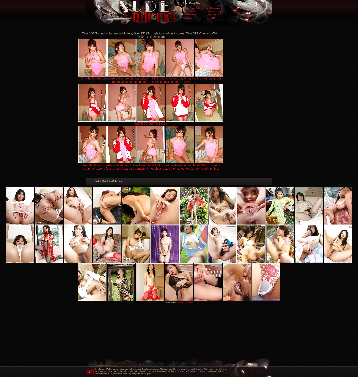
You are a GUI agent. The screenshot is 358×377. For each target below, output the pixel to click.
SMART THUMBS (185, 303)
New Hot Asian (189, 15)
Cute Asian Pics (214, 15)
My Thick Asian (213, 8)
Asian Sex (187, 18)
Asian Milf (211, 18)
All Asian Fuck (189, 11)
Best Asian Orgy (214, 11)
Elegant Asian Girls (191, 8)
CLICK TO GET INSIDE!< (151, 123)
